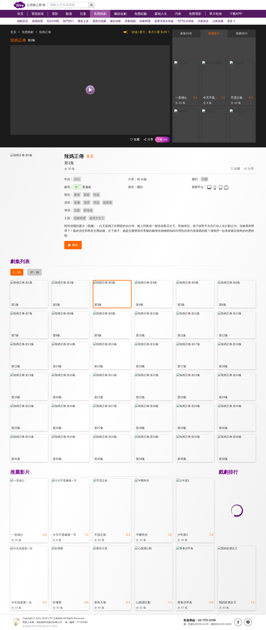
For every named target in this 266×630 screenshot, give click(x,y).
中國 (204, 179)
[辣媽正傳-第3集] (34, 188)
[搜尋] (91, 5)
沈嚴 (77, 210)
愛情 (77, 194)
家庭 (87, 194)
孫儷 (77, 202)
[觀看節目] (90, 90)
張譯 (87, 202)
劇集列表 (186, 33)
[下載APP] (162, 140)
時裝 (96, 194)
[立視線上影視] (29, 5)
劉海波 (88, 210)
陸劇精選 (80, 218)
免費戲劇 (27, 32)
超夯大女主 (97, 218)
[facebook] (238, 622)
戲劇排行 (242, 33)
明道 (96, 202)
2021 (77, 179)
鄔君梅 (107, 202)
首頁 (13, 32)
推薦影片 (214, 33)
